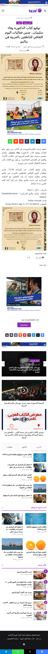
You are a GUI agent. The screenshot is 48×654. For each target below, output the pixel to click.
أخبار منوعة (19, 18)
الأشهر (24, 447)
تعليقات (9, 447)
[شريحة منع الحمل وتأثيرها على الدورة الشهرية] (39, 616)
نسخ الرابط (24, 325)
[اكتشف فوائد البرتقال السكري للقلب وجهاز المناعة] (39, 478)
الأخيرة (38, 447)
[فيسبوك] (43, 141)
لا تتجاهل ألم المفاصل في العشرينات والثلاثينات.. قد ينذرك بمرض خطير (14, 529)
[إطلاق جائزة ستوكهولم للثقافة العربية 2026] (39, 457)
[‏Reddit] (15, 141)
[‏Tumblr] (27, 141)
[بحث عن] (45, 11)
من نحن (38, 639)
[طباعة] (7, 335)
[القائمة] (3, 11)
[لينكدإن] (32, 141)
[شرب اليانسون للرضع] (39, 575)
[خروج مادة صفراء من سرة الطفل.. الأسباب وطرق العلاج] (39, 605)
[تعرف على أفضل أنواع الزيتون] (39, 595)
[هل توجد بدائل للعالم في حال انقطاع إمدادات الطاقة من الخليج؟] (39, 488)
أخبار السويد (35, 362)
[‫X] (38, 141)
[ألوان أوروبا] (35, 10)
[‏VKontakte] (16, 335)
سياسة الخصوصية (12, 639)
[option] (24, 363)
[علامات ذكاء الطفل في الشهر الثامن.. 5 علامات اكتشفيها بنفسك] (39, 585)
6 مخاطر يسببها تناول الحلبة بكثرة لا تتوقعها (17, 495)
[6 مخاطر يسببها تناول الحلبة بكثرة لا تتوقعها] (39, 498)
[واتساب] (10, 141)
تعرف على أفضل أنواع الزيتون (22, 592)
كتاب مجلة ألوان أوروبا (27, 639)
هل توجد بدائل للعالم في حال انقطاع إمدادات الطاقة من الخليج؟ (13, 554)
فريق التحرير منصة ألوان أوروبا (32, 47)
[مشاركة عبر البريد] (11, 335)
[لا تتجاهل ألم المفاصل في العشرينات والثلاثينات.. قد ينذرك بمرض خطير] (39, 468)
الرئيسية (28, 18)
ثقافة (19, 23)
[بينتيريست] (21, 141)
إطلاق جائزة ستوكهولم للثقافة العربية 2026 (17, 454)
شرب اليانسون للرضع (24, 572)
